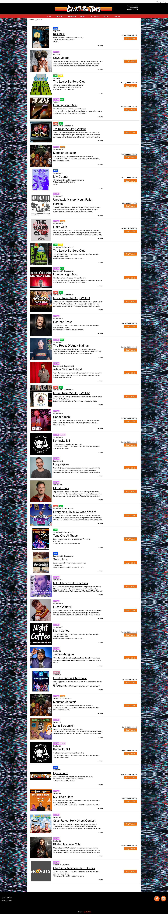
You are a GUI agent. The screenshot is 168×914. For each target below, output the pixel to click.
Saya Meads (61, 57)
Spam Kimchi (61, 417)
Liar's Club (60, 227)
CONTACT (117, 16)
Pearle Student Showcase (70, 678)
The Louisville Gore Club (69, 81)
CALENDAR (71, 16)
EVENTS (59, 16)
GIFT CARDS (94, 16)
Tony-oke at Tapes (65, 535)
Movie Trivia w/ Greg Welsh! (71, 298)
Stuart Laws (61, 488)
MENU (82, 16)
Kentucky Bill (61, 440)
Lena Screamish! (64, 725)
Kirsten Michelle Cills (66, 844)
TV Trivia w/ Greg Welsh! (69, 129)
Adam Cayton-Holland (67, 369)
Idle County (60, 176)
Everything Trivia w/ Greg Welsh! (74, 512)
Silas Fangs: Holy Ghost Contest (74, 820)
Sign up (159, 2)
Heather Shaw (62, 322)
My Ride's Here (63, 797)
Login (165, 2)
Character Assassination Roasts (74, 868)
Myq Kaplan (61, 464)
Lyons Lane (60, 773)
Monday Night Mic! (65, 105)
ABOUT (106, 16)
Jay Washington (63, 654)
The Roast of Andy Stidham (71, 345)
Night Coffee (61, 630)
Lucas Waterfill (62, 607)
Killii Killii (59, 34)
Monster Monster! (64, 152)
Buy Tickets (130, 38)
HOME (49, 16)
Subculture (60, 559)
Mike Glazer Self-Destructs (70, 583)
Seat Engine (87, 911)
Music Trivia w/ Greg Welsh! (71, 393)
